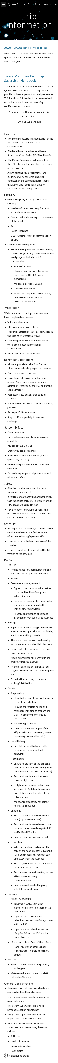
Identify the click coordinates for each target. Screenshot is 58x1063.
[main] (29, 20)
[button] (4, 4)
